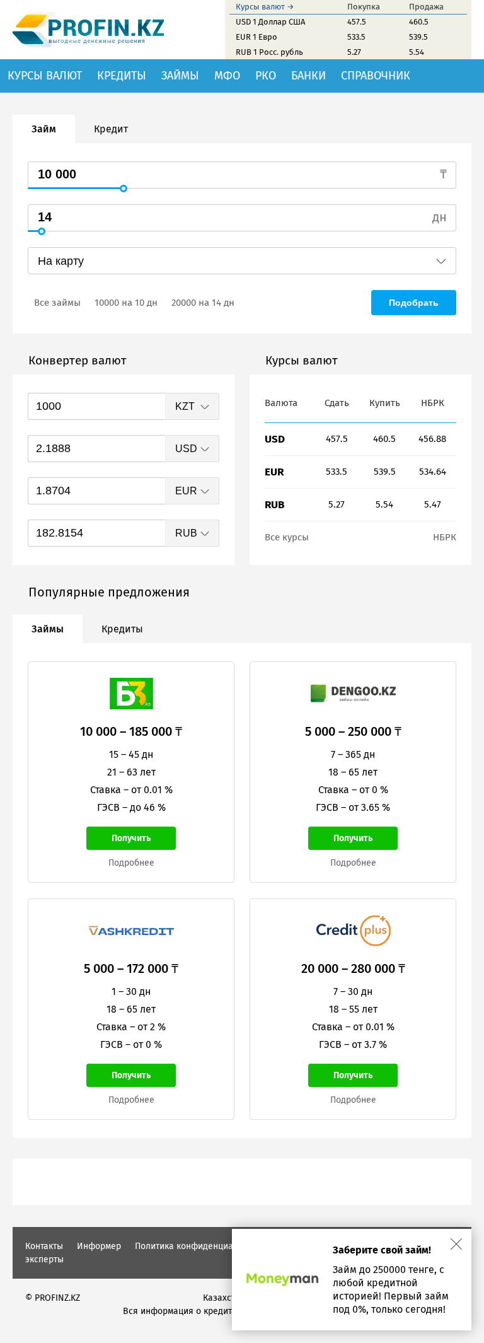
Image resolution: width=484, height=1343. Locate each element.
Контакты (44, 1246)
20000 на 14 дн (202, 302)
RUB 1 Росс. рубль (269, 52)
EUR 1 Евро (256, 37)
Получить (131, 838)
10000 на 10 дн (126, 302)
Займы (180, 76)
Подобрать (414, 303)
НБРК (444, 537)
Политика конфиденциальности (200, 1246)
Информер (99, 1246)
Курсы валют (45, 76)
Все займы (57, 302)
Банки (308, 76)
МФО (227, 76)
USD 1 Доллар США (270, 21)
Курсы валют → (265, 6)
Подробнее (131, 863)
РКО (265, 76)
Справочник (375, 76)
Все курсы (287, 537)
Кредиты (121, 76)
